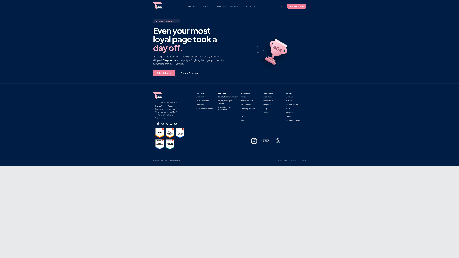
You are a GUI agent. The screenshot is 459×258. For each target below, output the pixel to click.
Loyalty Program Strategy (228, 97)
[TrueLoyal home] (161, 96)
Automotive (245, 97)
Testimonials (268, 101)
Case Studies (268, 97)
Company (290, 93)
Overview (200, 97)
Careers (289, 117)
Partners (289, 101)
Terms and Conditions (298, 160)
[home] (160, 6)
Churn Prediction (202, 101)
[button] (194, 6)
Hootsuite (289, 113)
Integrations (267, 105)
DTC (242, 117)
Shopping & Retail (248, 109)
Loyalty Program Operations (224, 108)
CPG (242, 113)
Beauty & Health (247, 101)
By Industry (246, 93)
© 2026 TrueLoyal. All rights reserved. (167, 160)
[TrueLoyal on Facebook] (158, 123)
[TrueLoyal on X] (166, 123)
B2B (242, 120)
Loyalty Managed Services (225, 102)
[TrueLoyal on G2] (159, 133)
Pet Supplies (246, 105)
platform (200, 93)
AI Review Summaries (204, 109)
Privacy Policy (282, 160)
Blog (265, 109)
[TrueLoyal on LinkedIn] (171, 123)
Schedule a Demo (296, 6)
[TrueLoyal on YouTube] (175, 123)
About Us (289, 97)
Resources (268, 93)
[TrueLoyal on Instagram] (162, 123)
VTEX (288, 109)
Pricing (265, 113)
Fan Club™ (200, 105)
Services (222, 93)
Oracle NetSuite (292, 105)
